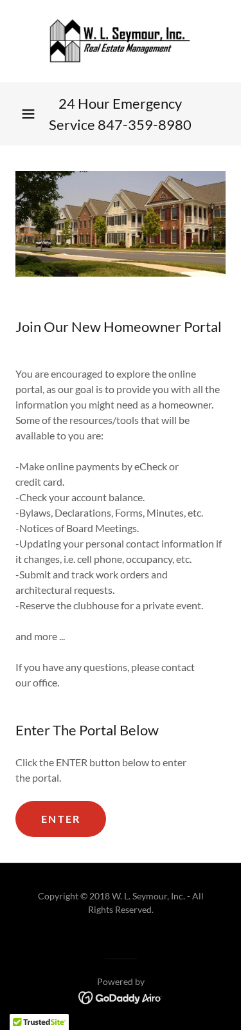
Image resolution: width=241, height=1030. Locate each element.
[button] (28, 114)
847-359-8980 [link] (145, 124)
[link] (121, 41)
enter (60, 819)
